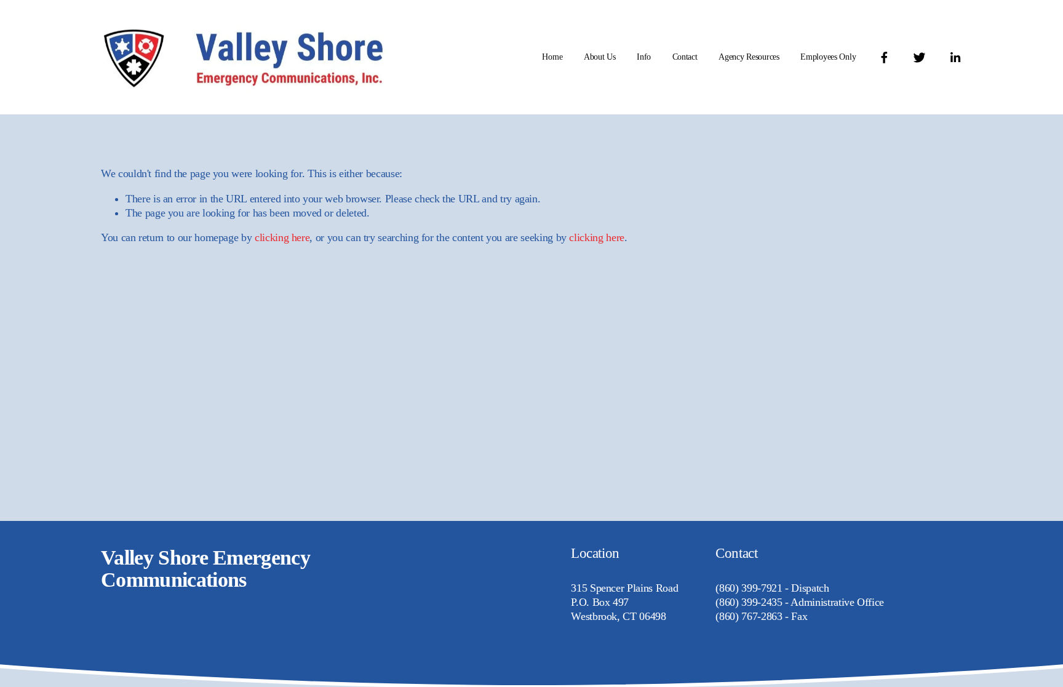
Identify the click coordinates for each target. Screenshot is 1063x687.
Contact (685, 57)
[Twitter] (919, 57)
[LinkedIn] (955, 57)
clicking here (282, 237)
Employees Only (828, 57)
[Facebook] (884, 57)
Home (552, 57)
